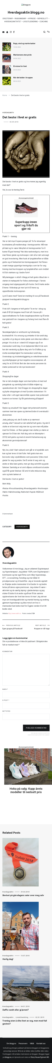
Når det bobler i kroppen (23, 78)
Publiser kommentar (36, 728)
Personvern (23, 1043)
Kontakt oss (41, 1043)
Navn (5, 689)
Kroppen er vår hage (42, 627)
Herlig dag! (7, 959)
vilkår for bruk (41, 734)
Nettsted (6, 711)
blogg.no (8, 1057)
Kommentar (7, 651)
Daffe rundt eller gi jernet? (15, 1010)
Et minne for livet (20, 66)
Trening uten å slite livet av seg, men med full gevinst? (24, 1022)
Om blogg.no (11, 1043)
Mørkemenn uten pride (22, 55)
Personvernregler (34, 734)
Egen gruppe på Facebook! (12, 627)
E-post (5, 700)
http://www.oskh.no (14, 613)
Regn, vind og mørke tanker (24, 43)
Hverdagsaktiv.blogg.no (26, 13)
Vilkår (32, 1043)
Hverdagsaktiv (8, 112)
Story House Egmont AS (40, 1057)
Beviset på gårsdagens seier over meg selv (23, 895)
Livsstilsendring (22, 1017)
